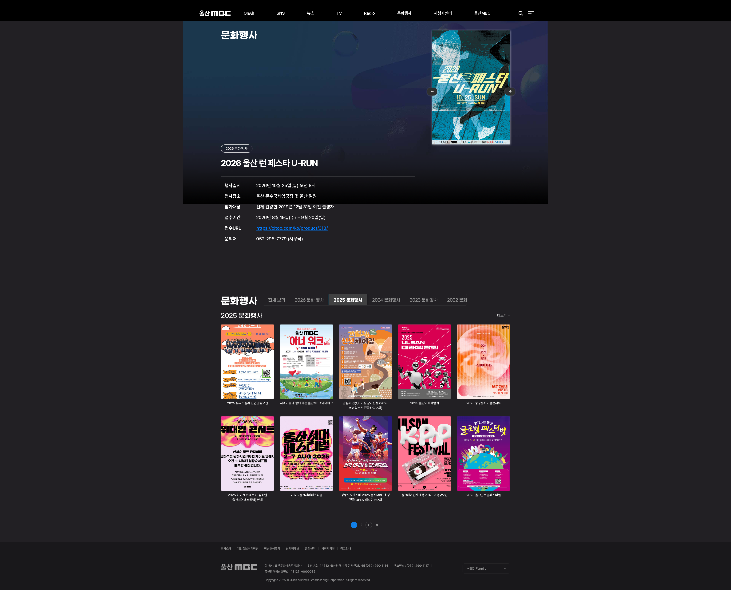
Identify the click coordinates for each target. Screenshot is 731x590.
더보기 (502, 315)
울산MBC (215, 13)
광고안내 (345, 548)
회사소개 (226, 548)
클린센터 (310, 548)
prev (432, 91)
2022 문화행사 (461, 300)
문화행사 (404, 13)
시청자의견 (328, 548)
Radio (369, 13)
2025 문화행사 (348, 300)
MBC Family (476, 568)
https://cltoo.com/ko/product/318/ (292, 228)
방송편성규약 (272, 548)
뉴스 (310, 13)
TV (339, 13)
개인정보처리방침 (248, 548)
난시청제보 (292, 548)
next (510, 91)
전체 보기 (276, 300)
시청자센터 (443, 13)
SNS (281, 13)
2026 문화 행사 (309, 300)
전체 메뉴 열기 (531, 13)
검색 (519, 13)
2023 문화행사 (424, 300)
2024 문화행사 (386, 300)
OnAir (249, 13)
